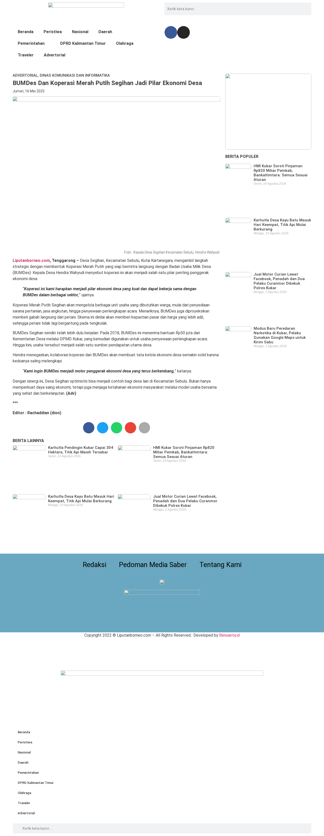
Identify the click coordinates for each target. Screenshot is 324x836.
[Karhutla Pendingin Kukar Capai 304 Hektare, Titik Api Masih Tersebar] (268, 112)
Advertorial (54, 55)
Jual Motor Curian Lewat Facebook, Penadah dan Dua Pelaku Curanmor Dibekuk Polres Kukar (185, 501)
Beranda (25, 31)
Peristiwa (53, 31)
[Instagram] (183, 32)
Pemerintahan (31, 43)
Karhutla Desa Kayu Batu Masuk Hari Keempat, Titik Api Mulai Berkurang (81, 498)
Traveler (26, 55)
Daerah (105, 31)
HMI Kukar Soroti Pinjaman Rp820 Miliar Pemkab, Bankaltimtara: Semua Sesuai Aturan (183, 452)
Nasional (80, 31)
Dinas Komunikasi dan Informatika (75, 75)
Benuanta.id (229, 635)
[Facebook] (171, 32)
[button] (88, 427)
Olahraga (124, 43)
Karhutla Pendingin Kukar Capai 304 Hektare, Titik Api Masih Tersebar (80, 449)
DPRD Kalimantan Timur (83, 43)
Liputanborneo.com (31, 260)
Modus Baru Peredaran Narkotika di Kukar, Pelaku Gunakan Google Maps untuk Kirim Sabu (280, 335)
